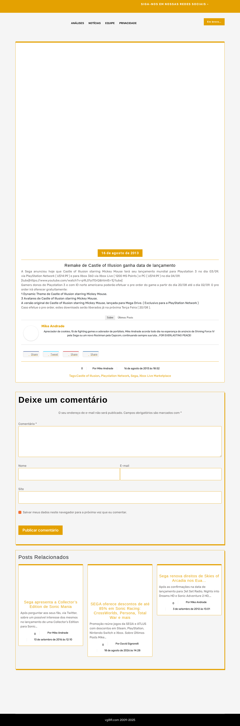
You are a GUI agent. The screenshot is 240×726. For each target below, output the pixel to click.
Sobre (110, 317)
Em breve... (214, 21)
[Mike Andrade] (30, 333)
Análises (77, 23)
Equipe (110, 23)
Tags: (72, 376)
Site (21, 489)
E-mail (124, 465)
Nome (22, 465)
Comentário (27, 424)
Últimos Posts (125, 317)
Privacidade (128, 23)
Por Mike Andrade (102, 368)
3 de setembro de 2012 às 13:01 (191, 609)
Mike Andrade (52, 326)
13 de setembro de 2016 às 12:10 (52, 639)
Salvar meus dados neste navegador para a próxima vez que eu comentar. (75, 512)
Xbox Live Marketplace (155, 376)
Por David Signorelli (127, 643)
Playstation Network (115, 376)
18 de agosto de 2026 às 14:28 (122, 650)
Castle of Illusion (88, 376)
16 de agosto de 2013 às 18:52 (142, 368)
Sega (134, 376)
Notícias (94, 23)
